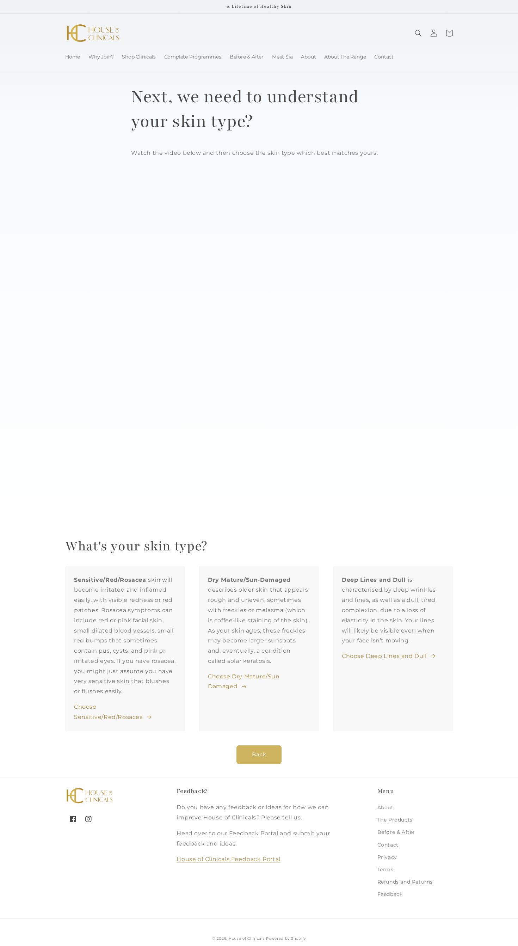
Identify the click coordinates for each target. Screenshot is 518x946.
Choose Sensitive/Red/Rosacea (108, 711)
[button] (418, 33)
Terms (385, 869)
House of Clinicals (247, 938)
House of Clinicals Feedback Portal (228, 859)
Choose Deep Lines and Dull (384, 656)
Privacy (387, 857)
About (385, 807)
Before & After (396, 832)
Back (259, 754)
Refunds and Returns (405, 882)
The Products (395, 820)
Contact (388, 845)
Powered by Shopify (286, 938)
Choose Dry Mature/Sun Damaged (244, 681)
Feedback (390, 894)
